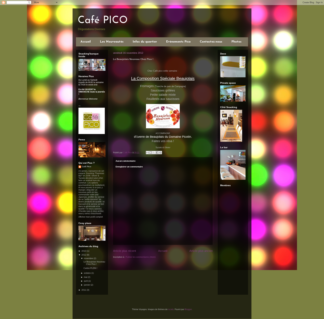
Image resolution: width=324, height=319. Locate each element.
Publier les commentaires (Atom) (141, 257)
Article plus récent (124, 250)
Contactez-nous (211, 41)
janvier (87, 285)
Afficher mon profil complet (90, 217)
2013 (84, 251)
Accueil (85, 41)
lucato (171, 309)
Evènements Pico (178, 41)
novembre (89, 258)
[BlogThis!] (150, 152)
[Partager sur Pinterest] (160, 152)
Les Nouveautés (112, 41)
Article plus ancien (201, 250)
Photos (236, 41)
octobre (87, 273)
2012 (84, 255)
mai (86, 277)
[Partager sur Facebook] (157, 152)
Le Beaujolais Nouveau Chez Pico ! (94, 263)
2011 (84, 290)
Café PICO (103, 21)
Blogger (188, 309)
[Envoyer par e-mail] (147, 152)
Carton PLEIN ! (90, 268)
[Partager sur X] (154, 152)
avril (86, 281)
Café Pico (86, 166)
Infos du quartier (145, 41)
